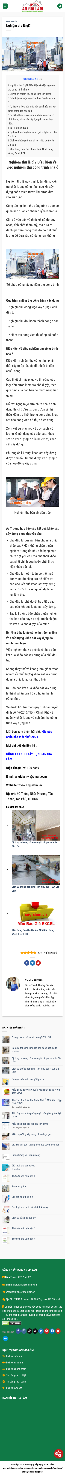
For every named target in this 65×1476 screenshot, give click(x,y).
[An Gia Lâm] (32, 6)
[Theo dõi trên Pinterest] (46, 1331)
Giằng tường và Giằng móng (26, 1155)
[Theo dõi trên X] (35, 1331)
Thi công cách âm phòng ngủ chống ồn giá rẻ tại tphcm (36, 1115)
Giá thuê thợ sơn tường (23, 1165)
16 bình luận (18, 1169)
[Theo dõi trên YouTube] (58, 1331)
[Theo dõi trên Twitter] (41, 1331)
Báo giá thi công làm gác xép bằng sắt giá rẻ (34, 1047)
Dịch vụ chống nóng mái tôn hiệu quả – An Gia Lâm (35, 1070)
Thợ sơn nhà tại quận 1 (23, 1176)
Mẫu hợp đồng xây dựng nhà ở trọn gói (31, 1134)
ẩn (40, 79)
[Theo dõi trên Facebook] (18, 1331)
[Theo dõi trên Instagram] (24, 1331)
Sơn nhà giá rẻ (19, 1186)
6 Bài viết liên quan (18, 127)
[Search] (59, 6)
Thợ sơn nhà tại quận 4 (23, 1238)
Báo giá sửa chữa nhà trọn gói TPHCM (31, 1037)
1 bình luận (17, 1051)
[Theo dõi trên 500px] (5, 1338)
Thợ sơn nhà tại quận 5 (23, 1228)
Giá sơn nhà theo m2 (22, 1196)
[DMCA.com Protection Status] (11, 1322)
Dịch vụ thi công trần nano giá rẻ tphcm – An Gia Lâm (36, 1060)
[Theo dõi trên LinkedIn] (52, 1331)
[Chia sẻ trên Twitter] (32, 963)
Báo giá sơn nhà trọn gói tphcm (28, 1079)
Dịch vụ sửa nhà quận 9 (24, 1217)
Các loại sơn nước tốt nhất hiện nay (30, 1207)
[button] (5, 6)
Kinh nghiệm (11, 21)
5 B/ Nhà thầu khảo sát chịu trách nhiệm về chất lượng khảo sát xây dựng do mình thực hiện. (31, 119)
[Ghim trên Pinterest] (38, 963)
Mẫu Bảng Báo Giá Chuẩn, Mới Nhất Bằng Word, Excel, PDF (36, 1091)
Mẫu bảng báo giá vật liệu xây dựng (30, 1123)
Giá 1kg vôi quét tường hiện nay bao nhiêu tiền (35, 1144)
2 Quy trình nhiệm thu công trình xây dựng (29, 93)
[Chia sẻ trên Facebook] (26, 963)
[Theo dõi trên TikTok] (29, 1331)
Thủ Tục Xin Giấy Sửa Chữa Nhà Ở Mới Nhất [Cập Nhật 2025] (37, 1102)
